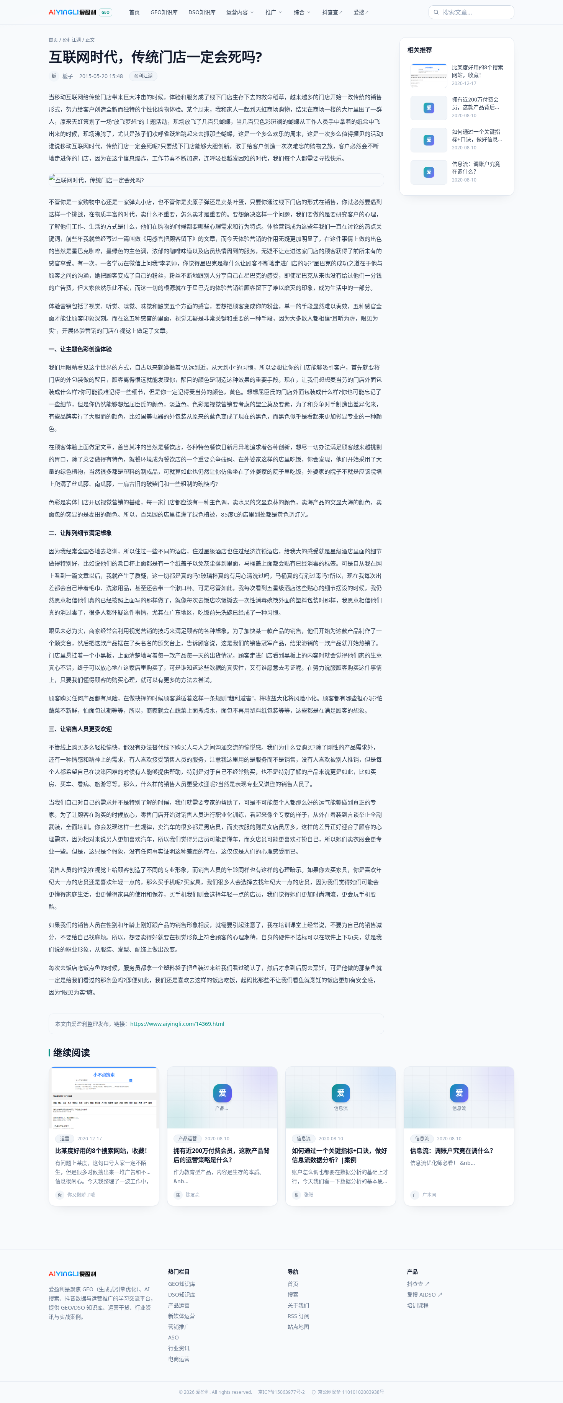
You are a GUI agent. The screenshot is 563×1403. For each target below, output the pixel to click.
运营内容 (237, 12)
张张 (308, 1195)
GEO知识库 (164, 12)
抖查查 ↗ (418, 1283)
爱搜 (361, 12)
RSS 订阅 (298, 1316)
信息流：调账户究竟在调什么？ (453, 1150)
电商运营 (179, 1358)
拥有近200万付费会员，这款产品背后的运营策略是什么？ (221, 1155)
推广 (270, 12)
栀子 (67, 76)
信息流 (304, 1138)
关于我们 (298, 1305)
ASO (173, 1337)
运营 (64, 1138)
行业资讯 (179, 1348)
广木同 (429, 1195)
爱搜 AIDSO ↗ (425, 1294)
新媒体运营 (181, 1316)
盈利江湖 (71, 40)
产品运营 (187, 1138)
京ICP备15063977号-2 (281, 1392)
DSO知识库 (202, 12)
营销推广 (179, 1326)
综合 (299, 12)
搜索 (293, 1294)
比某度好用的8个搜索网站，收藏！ (103, 1150)
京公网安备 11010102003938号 (351, 1392)
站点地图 (298, 1326)
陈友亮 (193, 1195)
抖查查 (332, 12)
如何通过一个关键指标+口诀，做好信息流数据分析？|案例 (339, 1155)
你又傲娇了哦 (81, 1195)
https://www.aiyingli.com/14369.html (177, 1023)
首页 (134, 12)
